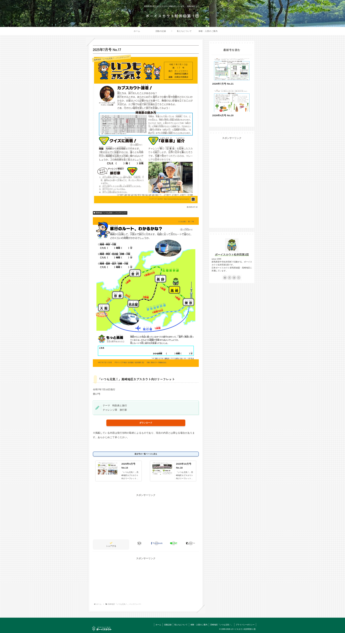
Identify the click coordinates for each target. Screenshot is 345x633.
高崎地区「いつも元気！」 (221, 625)
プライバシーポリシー (245, 625)
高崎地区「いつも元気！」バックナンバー (111, 213)
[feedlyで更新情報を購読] (234, 277)
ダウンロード (145, 423)
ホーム (158, 625)
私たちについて (181, 625)
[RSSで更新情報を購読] (238, 277)
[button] (191, 543)
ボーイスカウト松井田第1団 (232, 254)
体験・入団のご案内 (198, 625)
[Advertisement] (146, 516)
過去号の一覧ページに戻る (145, 454)
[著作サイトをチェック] (225, 277)
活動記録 (168, 625)
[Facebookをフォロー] (229, 277)
